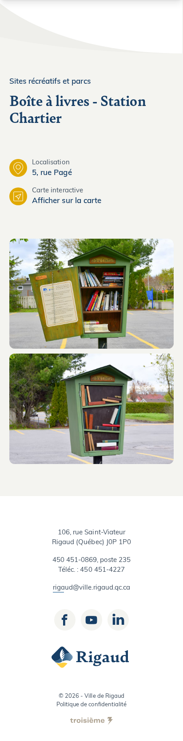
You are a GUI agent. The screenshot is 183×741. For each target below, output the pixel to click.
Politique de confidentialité (91, 705)
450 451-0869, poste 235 (91, 560)
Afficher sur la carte (66, 201)
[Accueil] (91, 657)
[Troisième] (91, 721)
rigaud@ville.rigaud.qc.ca (91, 588)
